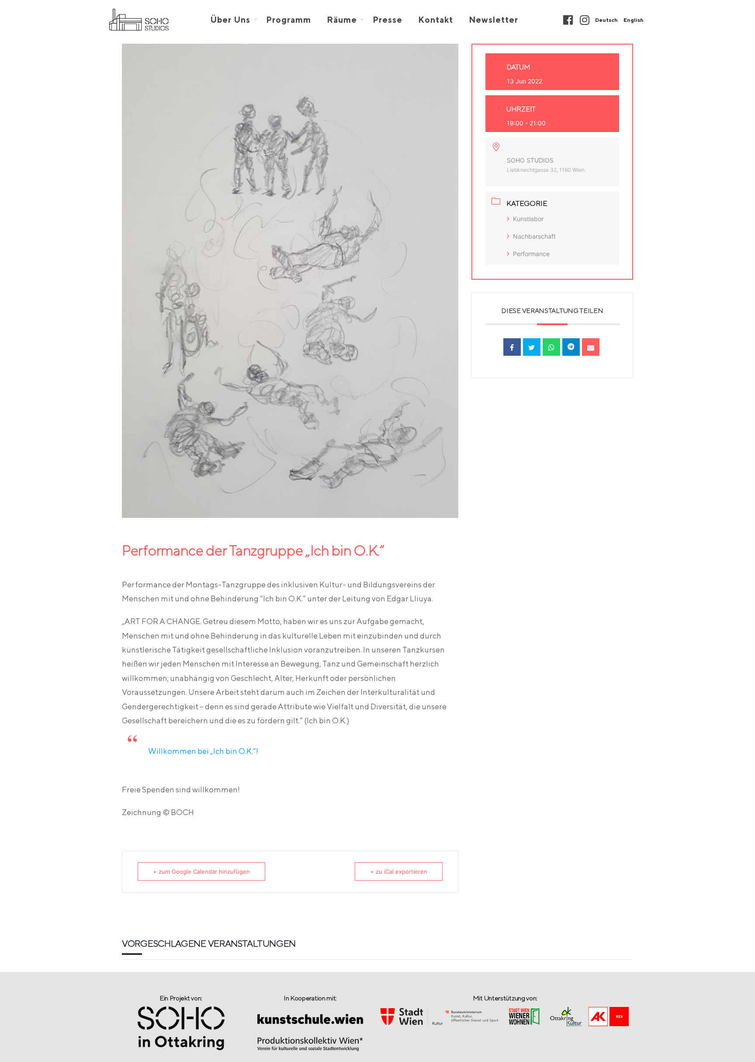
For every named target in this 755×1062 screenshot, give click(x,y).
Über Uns (230, 20)
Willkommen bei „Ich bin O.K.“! (203, 751)
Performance (531, 253)
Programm (288, 20)
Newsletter (493, 20)
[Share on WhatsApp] (551, 347)
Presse (387, 20)
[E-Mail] (590, 347)
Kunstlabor (528, 218)
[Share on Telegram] (571, 347)
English (633, 20)
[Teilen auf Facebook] (512, 347)
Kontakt (435, 20)
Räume (342, 20)
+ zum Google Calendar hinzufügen (201, 871)
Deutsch (606, 20)
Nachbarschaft (534, 236)
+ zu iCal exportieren (398, 871)
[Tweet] (531, 347)
